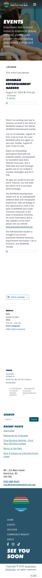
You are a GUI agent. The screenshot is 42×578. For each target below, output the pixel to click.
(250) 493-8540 (11, 481)
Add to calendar (18, 297)
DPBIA (8, 329)
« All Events (11, 67)
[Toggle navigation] (34, 4)
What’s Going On (18, 329)
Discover (12, 529)
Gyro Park (10, 374)
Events (11, 524)
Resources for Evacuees (16, 435)
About (10, 539)
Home (10, 520)
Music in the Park (13, 448)
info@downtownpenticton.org (19, 484)
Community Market (18, 534)
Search (34, 419)
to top (34, 575)
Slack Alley (9, 430)
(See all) (12, 98)
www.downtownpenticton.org (19, 227)
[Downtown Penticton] (16, 4)
